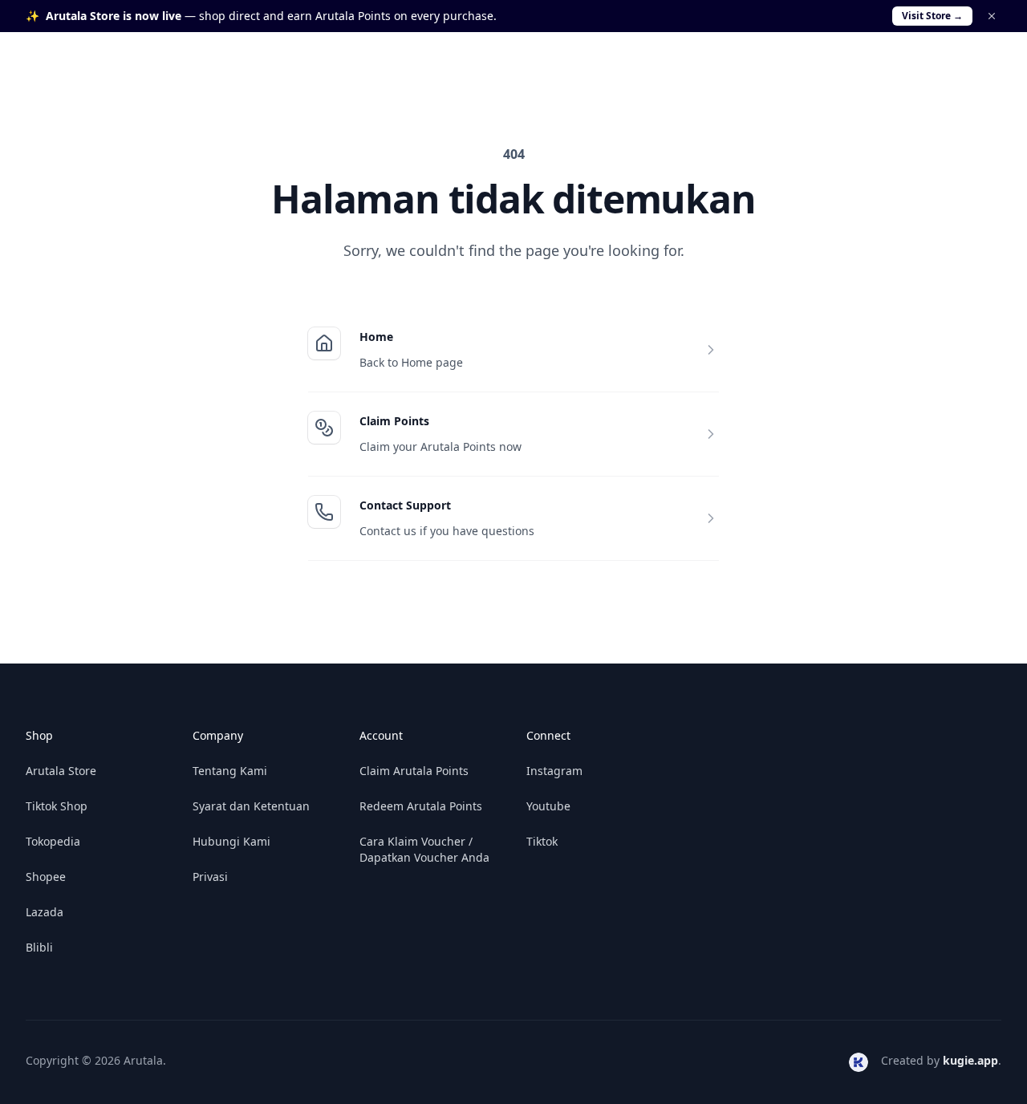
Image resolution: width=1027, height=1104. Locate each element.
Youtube (548, 806)
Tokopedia (53, 841)
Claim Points (394, 420)
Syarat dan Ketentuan (251, 806)
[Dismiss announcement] (991, 16)
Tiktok (542, 841)
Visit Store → (932, 15)
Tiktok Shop (56, 806)
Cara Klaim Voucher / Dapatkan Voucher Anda (424, 849)
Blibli (39, 947)
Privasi (210, 876)
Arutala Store (61, 770)
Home (376, 336)
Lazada (44, 911)
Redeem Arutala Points (420, 806)
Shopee (46, 876)
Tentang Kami (230, 770)
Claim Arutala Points (414, 770)
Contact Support (405, 505)
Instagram (554, 770)
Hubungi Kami (231, 841)
